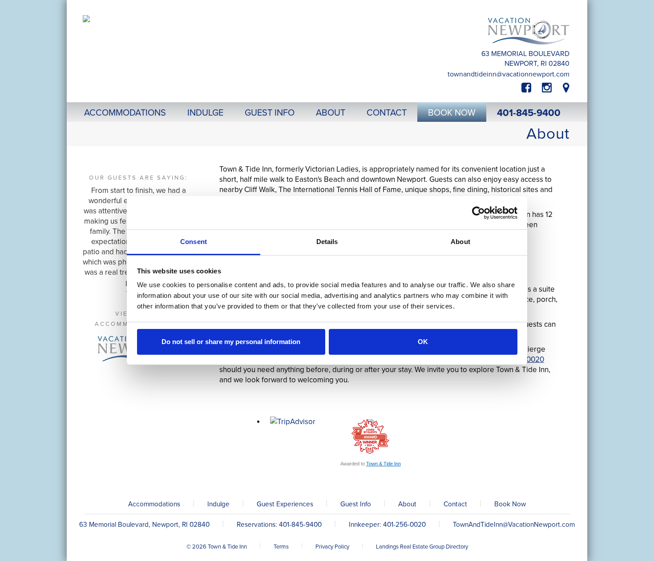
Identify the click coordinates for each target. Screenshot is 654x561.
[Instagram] (547, 88)
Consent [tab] (193, 241)
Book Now (510, 504)
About (407, 504)
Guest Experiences (285, 504)
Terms (281, 546)
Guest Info (355, 504)
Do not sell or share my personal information (230, 341)
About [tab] (460, 241)
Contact (455, 504)
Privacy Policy (332, 546)
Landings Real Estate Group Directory (422, 546)
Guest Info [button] (270, 113)
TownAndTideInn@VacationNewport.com (508, 74)
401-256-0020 (404, 525)
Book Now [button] (452, 113)
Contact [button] (387, 113)
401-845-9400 (529, 113)
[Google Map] (566, 88)
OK (423, 341)
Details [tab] (327, 241)
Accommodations (154, 504)
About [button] (330, 113)
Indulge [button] (205, 113)
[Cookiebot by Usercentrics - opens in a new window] (478, 213)
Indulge (218, 504)
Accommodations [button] (125, 113)
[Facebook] (531, 88)
